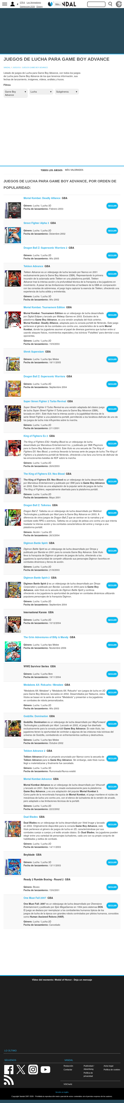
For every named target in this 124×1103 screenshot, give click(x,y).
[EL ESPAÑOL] (119, 4)
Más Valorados (74, 170)
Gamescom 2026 (27, 7)
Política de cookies (112, 1070)
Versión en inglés (62, 1092)
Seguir (112, 206)
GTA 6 (22, 2)
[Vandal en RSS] (9, 1080)
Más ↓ (58, 4)
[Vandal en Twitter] (21, 1069)
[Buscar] (110, 4)
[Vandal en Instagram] (33, 1069)
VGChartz (68, 1084)
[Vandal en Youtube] (45, 1069)
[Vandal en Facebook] (9, 1069)
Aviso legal (108, 1066)
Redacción (68, 1066)
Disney (39, 7)
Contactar (68, 1070)
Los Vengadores (34, 2)
